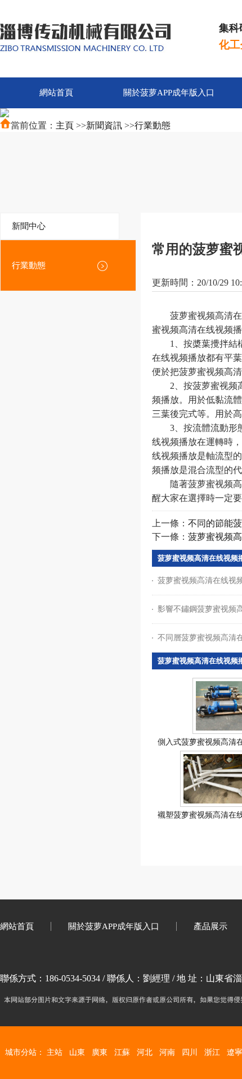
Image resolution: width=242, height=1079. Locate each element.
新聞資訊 (104, 125)
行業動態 (153, 125)
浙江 (212, 1052)
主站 (54, 1052)
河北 (145, 1052)
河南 (167, 1052)
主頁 (65, 125)
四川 (190, 1052)
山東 (77, 1052)
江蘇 (122, 1052)
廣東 (99, 1052)
